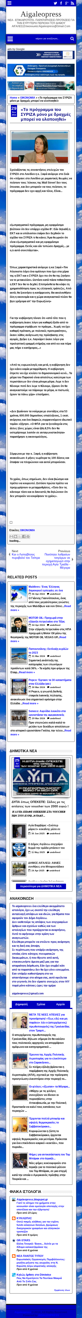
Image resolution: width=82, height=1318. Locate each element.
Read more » (27, 672)
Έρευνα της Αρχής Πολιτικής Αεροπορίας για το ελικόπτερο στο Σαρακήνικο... (47, 1058)
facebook (61, 3)
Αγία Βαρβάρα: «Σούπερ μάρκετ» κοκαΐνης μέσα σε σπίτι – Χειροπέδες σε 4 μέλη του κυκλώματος (45, 828)
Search (72, 39)
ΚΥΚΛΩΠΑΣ (24, 1218)
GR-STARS (23, 1240)
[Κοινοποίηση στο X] (19, 536)
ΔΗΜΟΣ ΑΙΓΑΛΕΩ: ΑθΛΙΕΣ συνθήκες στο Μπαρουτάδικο (46, 864)
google (67, 3)
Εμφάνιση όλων (62, 1290)
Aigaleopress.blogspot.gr (32, 1199)
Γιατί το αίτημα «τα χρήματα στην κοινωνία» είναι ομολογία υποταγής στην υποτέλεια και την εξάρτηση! (40, 1206)
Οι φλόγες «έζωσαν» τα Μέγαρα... (49, 1086)
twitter (55, 3)
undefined (55, 594)
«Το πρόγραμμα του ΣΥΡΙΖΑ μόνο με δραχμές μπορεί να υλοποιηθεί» (46, 114)
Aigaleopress (41, 14)
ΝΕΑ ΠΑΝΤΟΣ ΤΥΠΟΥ (30, 1256)
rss (72, 3)
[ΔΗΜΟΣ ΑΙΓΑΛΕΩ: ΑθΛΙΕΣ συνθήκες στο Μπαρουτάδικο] (19, 868)
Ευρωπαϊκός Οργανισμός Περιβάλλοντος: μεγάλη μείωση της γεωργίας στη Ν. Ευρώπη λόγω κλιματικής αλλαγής (41, 1262)
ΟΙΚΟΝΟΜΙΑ (27, 530)
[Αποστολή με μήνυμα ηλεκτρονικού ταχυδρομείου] (11, 536)
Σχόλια (41, 1004)
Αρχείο (60, 1004)
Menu (9, 3)
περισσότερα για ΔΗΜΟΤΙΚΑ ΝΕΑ (41, 886)
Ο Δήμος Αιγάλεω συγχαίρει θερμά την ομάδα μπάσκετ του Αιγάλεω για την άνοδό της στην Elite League (46, 846)
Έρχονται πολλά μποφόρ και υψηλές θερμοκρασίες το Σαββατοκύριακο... (47, 1122)
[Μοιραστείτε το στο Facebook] (24, 536)
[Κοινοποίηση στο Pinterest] (28, 536)
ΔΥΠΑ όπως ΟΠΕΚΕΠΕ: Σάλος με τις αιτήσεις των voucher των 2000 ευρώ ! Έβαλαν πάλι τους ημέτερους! (40, 804)
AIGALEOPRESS (48, 1315)
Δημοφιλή (21, 1004)
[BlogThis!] (15, 536)
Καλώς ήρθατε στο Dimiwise (34, 1274)
